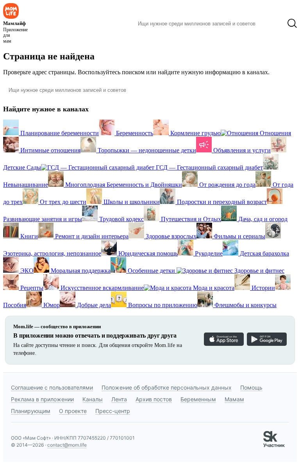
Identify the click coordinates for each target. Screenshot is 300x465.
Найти (271, 23)
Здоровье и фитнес (258, 270)
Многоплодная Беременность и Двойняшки (123, 184)
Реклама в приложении (42, 399)
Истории (262, 287)
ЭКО (26, 270)
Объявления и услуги (241, 150)
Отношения (274, 133)
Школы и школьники (131, 202)
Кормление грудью (195, 133)
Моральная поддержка (80, 270)
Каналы (92, 399)
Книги (28, 236)
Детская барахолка (263, 253)
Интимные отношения (49, 150)
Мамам (234, 399)
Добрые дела (93, 305)
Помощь (251, 387)
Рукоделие (208, 253)
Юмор (51, 305)
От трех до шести (62, 202)
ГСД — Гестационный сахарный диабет (208, 167)
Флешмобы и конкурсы (245, 305)
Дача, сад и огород (262, 219)
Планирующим (30, 411)
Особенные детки (151, 270)
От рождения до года (226, 184)
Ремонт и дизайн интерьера (91, 236)
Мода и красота (212, 287)
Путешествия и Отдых (190, 219)
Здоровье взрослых (170, 236)
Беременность (133, 133)
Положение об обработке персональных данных (167, 387)
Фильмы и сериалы (238, 236)
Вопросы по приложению (162, 305)
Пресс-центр (112, 411)
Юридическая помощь (147, 253)
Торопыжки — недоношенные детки (146, 150)
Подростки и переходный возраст (221, 202)
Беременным (198, 399)
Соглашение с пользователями (52, 387)
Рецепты (31, 287)
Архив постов (154, 399)
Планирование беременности (59, 133)
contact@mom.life (67, 445)
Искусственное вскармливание (101, 287)
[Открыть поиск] (292, 23)
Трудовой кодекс (121, 219)
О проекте (73, 411)
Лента (119, 399)
